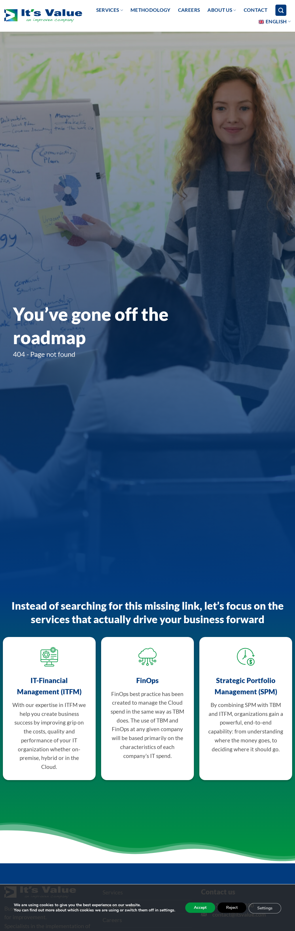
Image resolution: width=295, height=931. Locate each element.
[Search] (280, 10)
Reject (232, 907)
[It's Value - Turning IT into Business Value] (43, 15)
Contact (255, 10)
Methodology (151, 10)
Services (107, 10)
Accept (200, 907)
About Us (219, 10)
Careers (189, 10)
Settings (265, 908)
